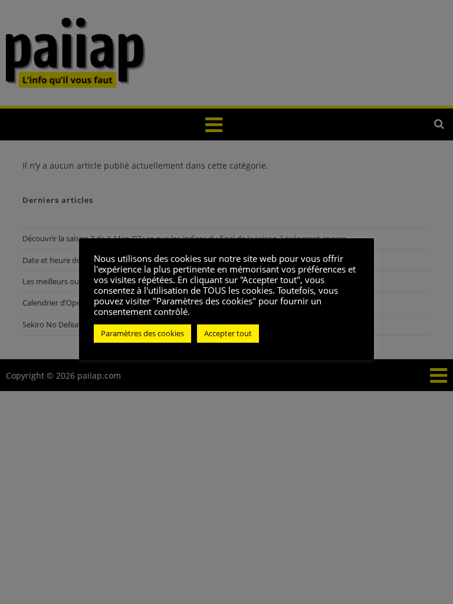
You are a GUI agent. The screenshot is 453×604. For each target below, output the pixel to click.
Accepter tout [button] (228, 333)
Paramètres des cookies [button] (142, 333)
